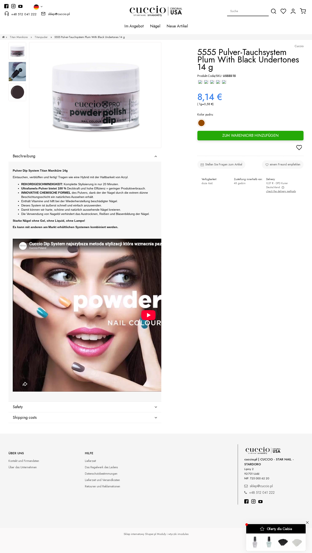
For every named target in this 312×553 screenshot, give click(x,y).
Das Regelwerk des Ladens (101, 467)
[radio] (201, 123)
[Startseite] (3, 37)
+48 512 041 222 (24, 14)
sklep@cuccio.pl (59, 14)
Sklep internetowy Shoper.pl (140, 534)
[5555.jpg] (17, 71)
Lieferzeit (90, 461)
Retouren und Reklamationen (102, 486)
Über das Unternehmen (22, 467)
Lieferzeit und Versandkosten (102, 480)
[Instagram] (253, 502)
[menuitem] (134, 26)
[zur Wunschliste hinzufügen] (299, 148)
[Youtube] (260, 502)
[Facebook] (246, 502)
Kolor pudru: (205, 114)
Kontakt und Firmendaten (23, 461)
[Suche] (273, 11)
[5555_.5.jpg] (17, 50)
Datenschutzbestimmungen (101, 473)
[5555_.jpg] (17, 92)
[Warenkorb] (303, 11)
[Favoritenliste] (283, 11)
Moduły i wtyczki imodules (172, 534)
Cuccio (299, 46)
